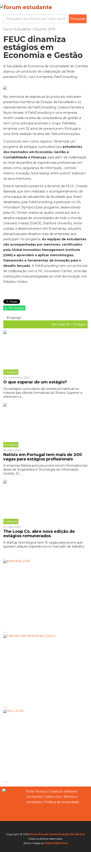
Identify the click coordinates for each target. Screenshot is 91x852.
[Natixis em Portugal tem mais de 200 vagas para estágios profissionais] (45, 425)
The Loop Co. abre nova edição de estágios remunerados (39, 533)
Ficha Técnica (36, 791)
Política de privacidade (62, 802)
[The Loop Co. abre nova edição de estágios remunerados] (45, 502)
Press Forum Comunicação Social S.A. (57, 834)
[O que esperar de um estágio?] (45, 353)
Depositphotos (56, 843)
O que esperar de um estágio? (35, 382)
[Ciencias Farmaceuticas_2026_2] (45, 670)
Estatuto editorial (62, 791)
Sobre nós (52, 797)
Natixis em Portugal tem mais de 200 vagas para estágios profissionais (42, 457)
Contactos (34, 797)
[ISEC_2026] (45, 745)
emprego (13, 318)
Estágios (79, 324)
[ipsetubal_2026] (45, 595)
